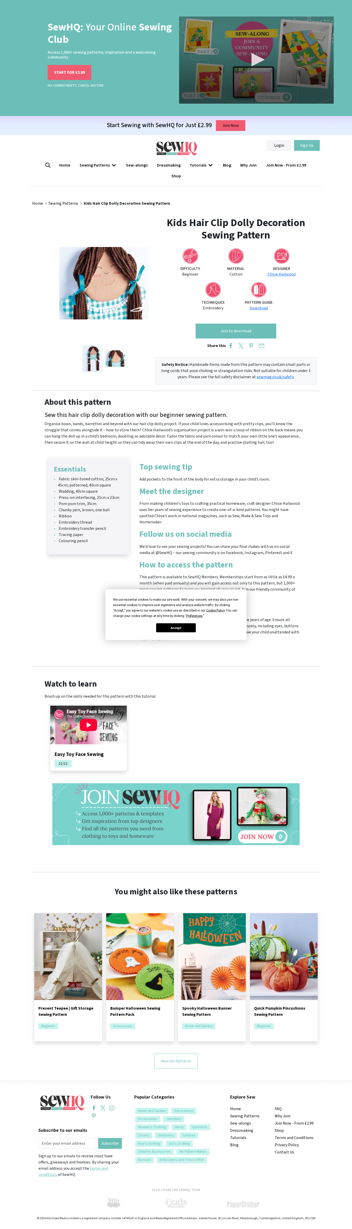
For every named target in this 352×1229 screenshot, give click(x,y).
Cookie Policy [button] (215, 610)
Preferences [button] (194, 615)
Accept (176, 628)
